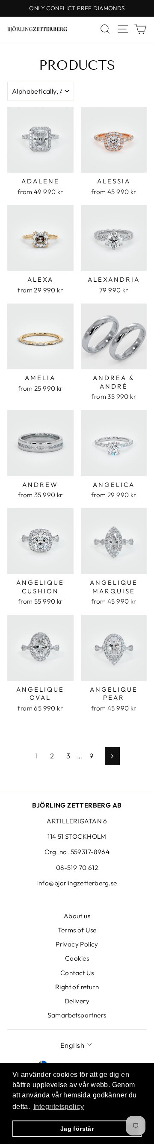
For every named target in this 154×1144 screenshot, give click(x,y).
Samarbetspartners (76, 1015)
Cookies (77, 958)
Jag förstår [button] (77, 1128)
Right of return (77, 987)
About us (77, 916)
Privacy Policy (77, 944)
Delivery (77, 1001)
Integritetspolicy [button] (58, 1106)
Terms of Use (77, 930)
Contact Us (77, 973)
